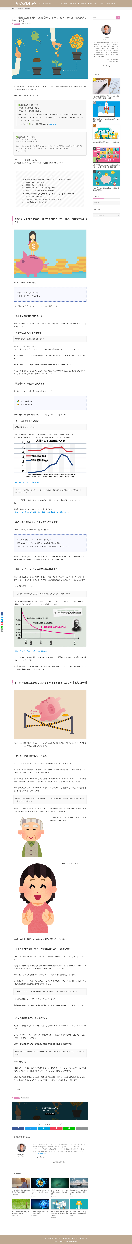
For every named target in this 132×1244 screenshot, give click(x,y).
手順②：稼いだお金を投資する (36, 185)
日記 (82, 1238)
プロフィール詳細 (40, 1153)
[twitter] (38, 1157)
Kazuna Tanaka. (64, 1241)
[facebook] (34, 1157)
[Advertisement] (106, 231)
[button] (18, 1128)
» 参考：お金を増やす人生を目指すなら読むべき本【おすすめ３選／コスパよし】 (43, 512)
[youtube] (44, 1157)
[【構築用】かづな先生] (25, 3)
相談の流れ (58, 1238)
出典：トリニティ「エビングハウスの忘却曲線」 (31, 651)
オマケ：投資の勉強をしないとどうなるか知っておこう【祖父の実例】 (49, 194)
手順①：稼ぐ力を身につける (35, 182)
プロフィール (49, 1238)
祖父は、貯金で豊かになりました (36, 196)
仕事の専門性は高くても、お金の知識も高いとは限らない (44, 199)
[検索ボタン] (118, 3)
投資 (27, 1097)
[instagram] (41, 1157)
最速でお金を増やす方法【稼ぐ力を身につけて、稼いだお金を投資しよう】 (50, 179)
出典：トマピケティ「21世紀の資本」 (27, 482)
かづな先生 (22, 1155)
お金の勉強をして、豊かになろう (36, 202)
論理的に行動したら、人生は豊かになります (40, 188)
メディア (75, 1238)
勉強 (24, 1097)
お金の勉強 (16, 23)
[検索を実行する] (118, 17)
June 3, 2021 (53, 124)
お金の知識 (67, 1238)
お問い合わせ (113, 61)
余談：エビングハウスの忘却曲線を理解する (40, 190)
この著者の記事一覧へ (59, 1162)
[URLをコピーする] (82, 1128)
